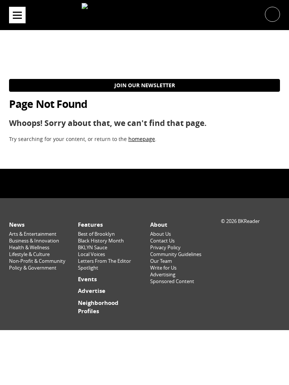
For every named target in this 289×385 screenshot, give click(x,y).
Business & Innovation (34, 241)
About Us (160, 234)
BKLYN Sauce (92, 247)
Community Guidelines (175, 254)
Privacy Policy (165, 247)
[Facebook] (125, 183)
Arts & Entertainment (32, 234)
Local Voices (91, 254)
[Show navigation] (17, 15)
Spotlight (88, 268)
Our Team (161, 261)
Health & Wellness (29, 247)
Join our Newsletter (144, 85)
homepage (141, 138)
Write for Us (163, 268)
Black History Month (101, 241)
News (16, 225)
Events (87, 279)
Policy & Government (32, 268)
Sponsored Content (172, 281)
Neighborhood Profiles (98, 307)
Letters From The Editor (104, 261)
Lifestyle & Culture (29, 254)
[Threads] (164, 183)
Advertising (162, 274)
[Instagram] (144, 183)
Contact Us (162, 241)
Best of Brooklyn (96, 234)
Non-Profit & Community (37, 261)
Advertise (91, 291)
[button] (272, 13)
